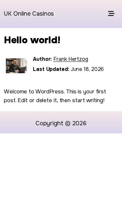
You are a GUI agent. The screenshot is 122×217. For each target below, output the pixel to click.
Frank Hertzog (70, 59)
